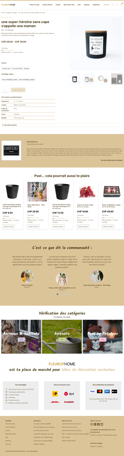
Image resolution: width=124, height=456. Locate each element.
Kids (6, 437)
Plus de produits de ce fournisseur (112, 160)
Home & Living (10, 424)
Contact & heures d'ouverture (71, 424)
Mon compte (66, 437)
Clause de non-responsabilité (43, 441)
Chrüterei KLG (6, 17)
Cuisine (7, 430)
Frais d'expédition (9, 50)
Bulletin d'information (69, 441)
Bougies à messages (11, 12)
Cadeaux (8, 441)
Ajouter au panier (18, 90)
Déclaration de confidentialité (43, 437)
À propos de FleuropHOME (42, 424)
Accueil (3, 12)
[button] (53, 294)
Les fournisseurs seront (41, 430)
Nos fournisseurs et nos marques (44, 427)
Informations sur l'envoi (69, 427)
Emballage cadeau (7, 74)
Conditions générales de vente (43, 434)
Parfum (4, 63)
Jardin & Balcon (10, 427)
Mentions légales (39, 444)
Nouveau (8, 444)
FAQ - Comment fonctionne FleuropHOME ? (76, 434)
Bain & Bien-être (10, 434)
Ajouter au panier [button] (8, 226)
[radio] (6, 68)
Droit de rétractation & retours (71, 430)
